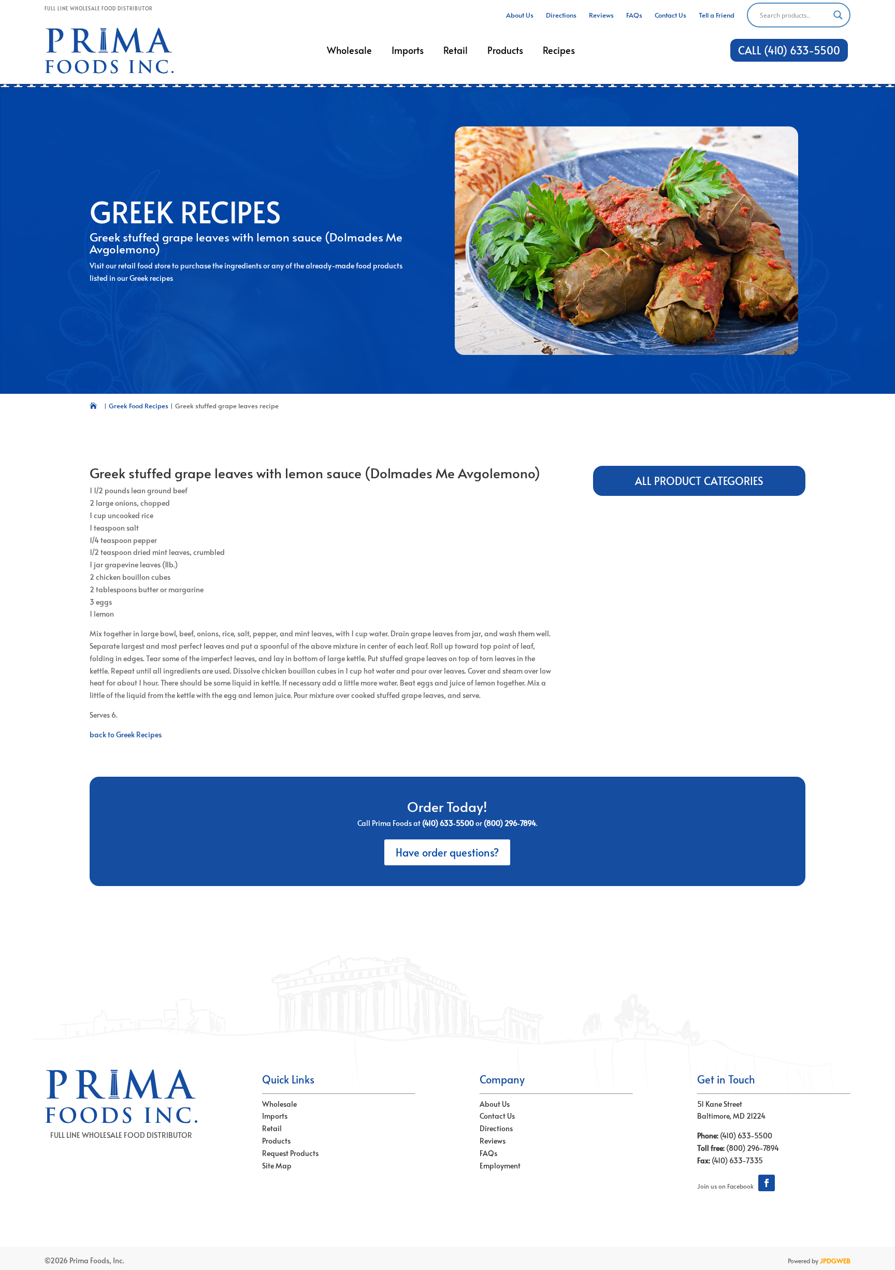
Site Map (277, 1166)
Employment (500, 1166)
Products (276, 1141)
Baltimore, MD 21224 (731, 1116)
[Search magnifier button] (838, 15)
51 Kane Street (719, 1104)
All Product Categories (699, 481)
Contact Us (497, 1116)
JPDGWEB (835, 1260)
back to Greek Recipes (126, 734)
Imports (274, 1116)
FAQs (488, 1153)
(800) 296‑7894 (510, 823)
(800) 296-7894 (752, 1148)
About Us (495, 1104)
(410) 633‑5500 (448, 823)
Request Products (290, 1153)
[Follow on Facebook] (766, 1183)
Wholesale (279, 1104)
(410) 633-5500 (746, 1135)
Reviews (493, 1141)
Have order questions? (447, 852)
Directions (496, 1128)
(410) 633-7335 (737, 1160)
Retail (272, 1128)
